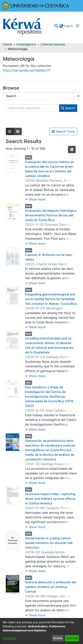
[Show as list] (10, 131)
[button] (35, 199)
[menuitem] (61, 25)
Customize (9, 638)
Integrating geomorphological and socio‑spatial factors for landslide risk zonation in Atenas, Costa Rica (50, 299)
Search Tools (65, 131)
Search (69, 108)
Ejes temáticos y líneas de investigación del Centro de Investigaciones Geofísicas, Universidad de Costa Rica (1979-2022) (49, 396)
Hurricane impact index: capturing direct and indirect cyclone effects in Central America (50, 498)
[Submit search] (56, 25)
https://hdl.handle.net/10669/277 (27, 70)
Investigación (26, 44)
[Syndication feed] (72, 149)
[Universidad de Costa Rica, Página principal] (35, 5)
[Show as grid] (18, 131)
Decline (57, 638)
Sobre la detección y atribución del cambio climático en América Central (50, 586)
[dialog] (41, 631)
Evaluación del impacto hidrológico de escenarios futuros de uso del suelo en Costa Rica (51, 215)
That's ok (72, 638)
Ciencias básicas (53, 44)
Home (7, 44)
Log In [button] (68, 26)
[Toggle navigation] (77, 26)
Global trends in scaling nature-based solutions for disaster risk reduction (49, 542)
